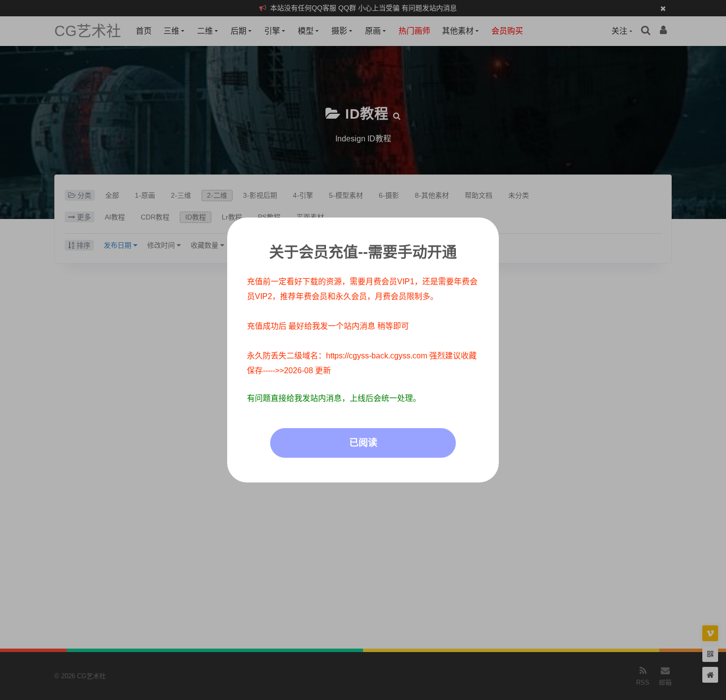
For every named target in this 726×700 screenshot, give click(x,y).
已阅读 (363, 443)
